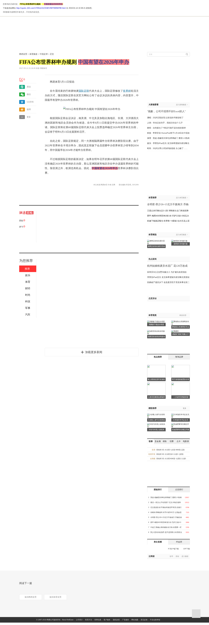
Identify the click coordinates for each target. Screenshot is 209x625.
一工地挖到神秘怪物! (181, 397)
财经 (149, 128)
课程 (149, 117)
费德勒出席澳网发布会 (180, 327)
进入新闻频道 (181, 105)
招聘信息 (97, 620)
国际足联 (84, 90)
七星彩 (181, 454)
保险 (165, 441)
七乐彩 (172, 450)
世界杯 (127, 90)
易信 (29, 87)
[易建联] (175, 331)
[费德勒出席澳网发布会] (180, 321)
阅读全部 (182, 315)
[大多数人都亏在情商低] (156, 414)
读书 (171, 556)
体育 (149, 138)
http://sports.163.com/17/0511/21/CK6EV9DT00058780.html (41, 8)
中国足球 (44, 54)
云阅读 (152, 556)
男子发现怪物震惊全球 (180, 379)
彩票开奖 (151, 454)
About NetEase (68, 620)
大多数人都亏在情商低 (156, 420)
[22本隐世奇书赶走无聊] (180, 414)
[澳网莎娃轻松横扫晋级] (156, 241)
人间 (149, 123)
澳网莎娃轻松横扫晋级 (156, 246)
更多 (29, 117)
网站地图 (134, 620)
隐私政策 (116, 620)
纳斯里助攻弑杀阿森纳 (156, 337)
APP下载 (186, 549)
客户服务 (107, 620)
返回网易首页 (31, 597)
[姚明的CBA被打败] (179, 241)
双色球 (159, 450)
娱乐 (149, 143)
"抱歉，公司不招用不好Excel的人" (166, 111)
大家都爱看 (154, 105)
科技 (149, 133)
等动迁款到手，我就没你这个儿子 (168, 123)
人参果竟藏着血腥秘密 (156, 397)
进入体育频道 (181, 198)
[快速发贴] (21, 80)
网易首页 (23, 54)
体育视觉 (153, 315)
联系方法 (88, 620)
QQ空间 (30, 102)
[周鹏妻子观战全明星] (156, 321)
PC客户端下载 (173, 549)
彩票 (151, 441)
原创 (177, 556)
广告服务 (125, 620)
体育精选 (153, 235)
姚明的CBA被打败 (181, 244)
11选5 (175, 454)
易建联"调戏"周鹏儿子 (180, 334)
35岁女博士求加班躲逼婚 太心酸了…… (170, 148)
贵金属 (158, 441)
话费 (172, 441)
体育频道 (33, 54)
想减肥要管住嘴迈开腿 (180, 430)
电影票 (186, 441)
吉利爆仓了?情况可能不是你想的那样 (169, 128)
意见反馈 (144, 620)
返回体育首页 (55, 597)
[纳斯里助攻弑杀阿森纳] (156, 331)
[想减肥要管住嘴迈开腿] (180, 424)
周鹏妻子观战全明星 (156, 325)
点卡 (179, 441)
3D (163, 450)
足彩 (183, 450)
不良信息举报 (155, 620)
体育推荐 (153, 198)
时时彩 (178, 450)
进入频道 (185, 556)
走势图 (152, 459)
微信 (29, 94)
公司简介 (79, 620)
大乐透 (167, 450)
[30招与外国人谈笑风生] (156, 424)
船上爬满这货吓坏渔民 (156, 379)
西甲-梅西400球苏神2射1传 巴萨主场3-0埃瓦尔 (168, 216)
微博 (29, 109)
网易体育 (43, 68)
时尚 (149, 148)
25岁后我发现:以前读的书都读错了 (168, 117)
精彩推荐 (153, 408)
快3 (171, 454)
